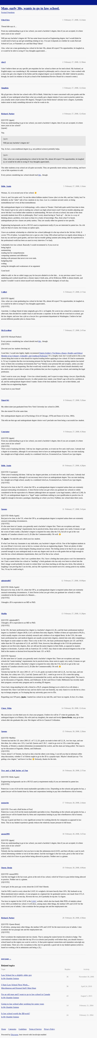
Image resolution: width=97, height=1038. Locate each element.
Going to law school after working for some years (22, 1004)
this (39, 175)
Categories (12, 1029)
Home (3, 1029)
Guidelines (23, 1029)
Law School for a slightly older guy (16, 975)
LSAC (33, 901)
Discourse (14, 1035)
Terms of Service (35, 1029)
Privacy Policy (49, 1029)
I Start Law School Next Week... (15, 985)
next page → (6, 959)
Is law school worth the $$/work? (15, 1013)
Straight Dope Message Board (12, 2)
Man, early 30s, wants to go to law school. (30, 8)
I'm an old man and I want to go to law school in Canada (25, 994)
